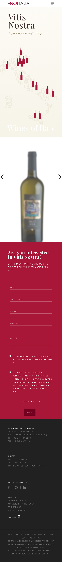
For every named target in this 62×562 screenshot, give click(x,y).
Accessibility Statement (22, 504)
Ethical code (15, 507)
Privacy (12, 498)
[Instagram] (17, 487)
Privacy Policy (38, 356)
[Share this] (10, 487)
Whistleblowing (17, 510)
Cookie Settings (17, 501)
